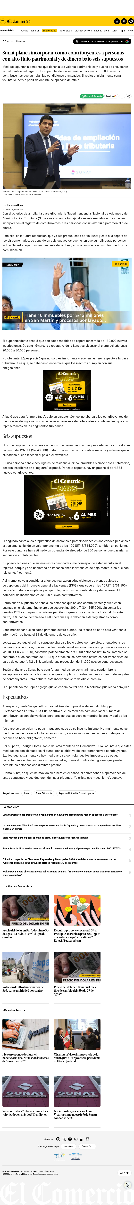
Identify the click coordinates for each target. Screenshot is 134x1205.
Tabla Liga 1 (66, 30)
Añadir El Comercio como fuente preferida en (102, 41)
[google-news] (88, 1139)
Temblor (35, 30)
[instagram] (70, 1139)
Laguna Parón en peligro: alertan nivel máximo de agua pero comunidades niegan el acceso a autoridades (60, 814)
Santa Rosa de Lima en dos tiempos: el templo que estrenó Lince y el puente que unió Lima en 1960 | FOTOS (62, 848)
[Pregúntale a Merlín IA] (127, 1185)
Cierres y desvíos (83, 30)
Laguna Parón (101, 30)
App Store (68, 1146)
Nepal (122, 30)
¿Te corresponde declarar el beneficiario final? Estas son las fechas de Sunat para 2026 (25, 1058)
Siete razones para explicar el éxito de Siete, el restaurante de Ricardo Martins (45, 837)
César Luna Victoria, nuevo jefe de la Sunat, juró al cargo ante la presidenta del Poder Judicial (77, 1058)
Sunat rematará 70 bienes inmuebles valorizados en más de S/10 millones (25, 1112)
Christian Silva (15, 205)
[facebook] (58, 1139)
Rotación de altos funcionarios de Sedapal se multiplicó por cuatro (23, 988)
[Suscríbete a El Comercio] (123, 21)
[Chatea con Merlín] (117, 21)
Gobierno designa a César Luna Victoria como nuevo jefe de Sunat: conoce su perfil (75, 1114)
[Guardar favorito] (122, 96)
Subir (122, 1173)
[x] (64, 1139)
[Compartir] (129, 96)
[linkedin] (82, 1139)
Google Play (87, 1146)
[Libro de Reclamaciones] (75, 1156)
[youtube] (76, 1139)
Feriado (24, 30)
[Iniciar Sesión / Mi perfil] (131, 21)
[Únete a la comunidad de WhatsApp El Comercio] (92, 96)
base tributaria (44, 793)
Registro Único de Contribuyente (76, 793)
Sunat (27, 793)
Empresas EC (49, 30)
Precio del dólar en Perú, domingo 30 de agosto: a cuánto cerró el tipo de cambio (25, 934)
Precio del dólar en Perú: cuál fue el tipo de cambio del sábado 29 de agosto (75, 990)
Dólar (114, 30)
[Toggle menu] (3, 21)
